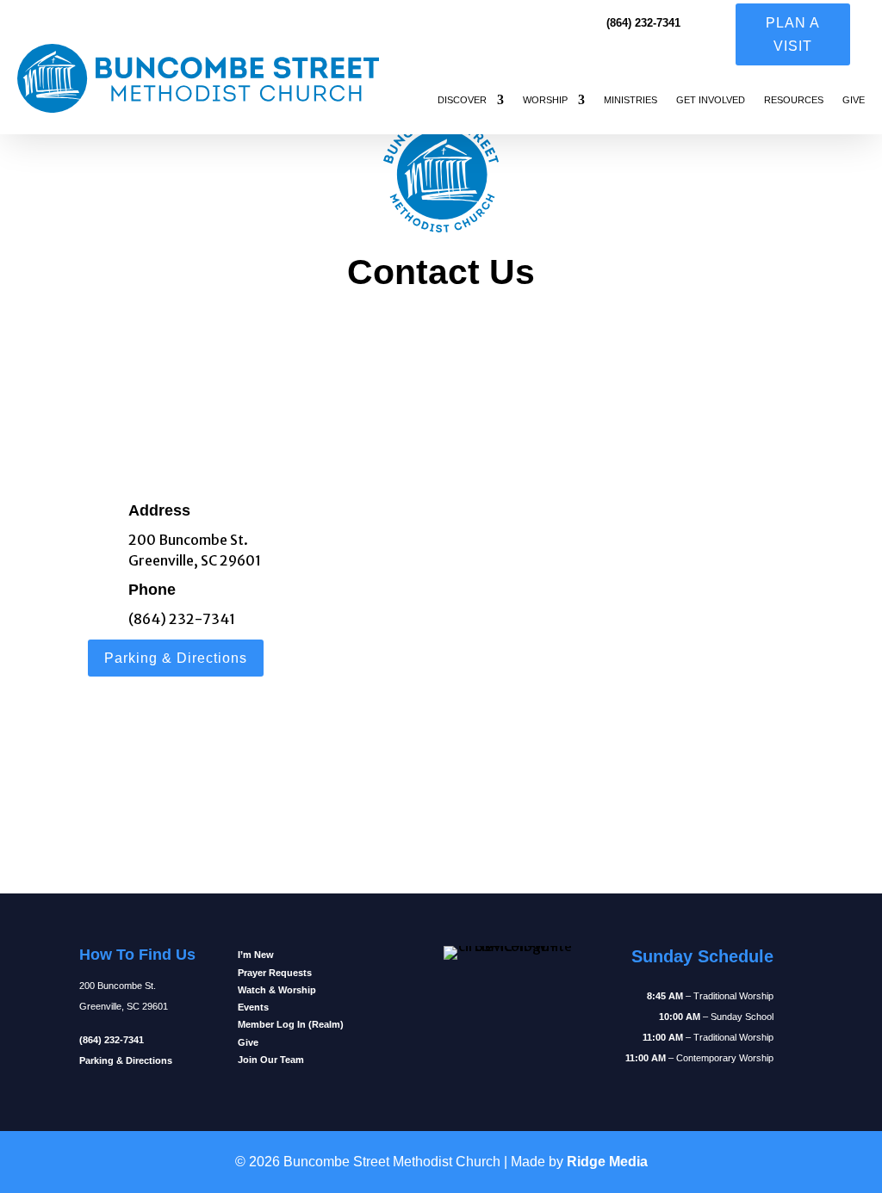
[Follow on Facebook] (399, 1020)
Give (853, 100)
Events (253, 1007)
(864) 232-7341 (181, 618)
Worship (545, 100)
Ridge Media (607, 1161)
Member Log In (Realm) (291, 1024)
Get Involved (710, 100)
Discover (462, 100)
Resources (793, 100)
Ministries (630, 100)
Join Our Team (271, 1059)
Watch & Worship (277, 990)
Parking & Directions (175, 658)
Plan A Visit (793, 34)
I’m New (256, 954)
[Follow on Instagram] (399, 968)
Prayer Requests (275, 972)
